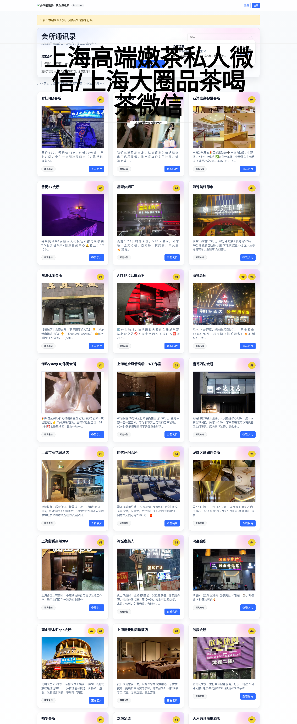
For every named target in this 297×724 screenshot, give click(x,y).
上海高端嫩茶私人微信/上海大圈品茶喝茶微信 (148, 82)
